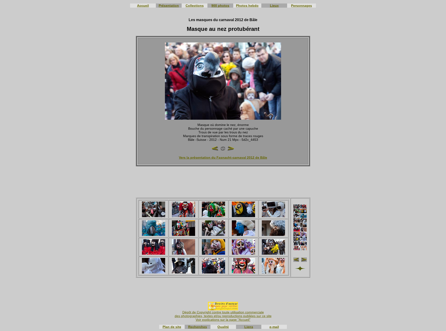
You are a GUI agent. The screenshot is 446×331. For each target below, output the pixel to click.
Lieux (274, 5)
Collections (195, 5)
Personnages (301, 5)
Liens (248, 327)
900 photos (220, 5)
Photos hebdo (247, 5)
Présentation (169, 5)
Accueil (143, 5)
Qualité (223, 327)
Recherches (197, 327)
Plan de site (172, 327)
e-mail (274, 327)
